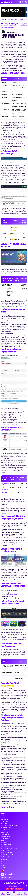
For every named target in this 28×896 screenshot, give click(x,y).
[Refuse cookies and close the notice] (26, 885)
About (2, 815)
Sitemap (3, 829)
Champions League (5, 836)
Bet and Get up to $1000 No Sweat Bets (12, 11)
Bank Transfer (5, 492)
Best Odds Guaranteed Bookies (8, 854)
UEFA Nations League (6, 844)
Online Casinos (8, 19)
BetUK (2, 865)
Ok (7, 888)
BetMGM (3, 863)
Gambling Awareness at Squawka (9, 825)
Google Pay (6, 489)
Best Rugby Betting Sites (7, 857)
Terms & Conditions (6, 827)
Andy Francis (4, 27)
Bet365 (2, 861)
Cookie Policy (4, 821)
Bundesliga (3, 842)
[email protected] (12, 594)
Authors (3, 817)
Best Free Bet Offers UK (6, 850)
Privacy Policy (4, 819)
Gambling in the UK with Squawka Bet (10, 848)
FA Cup (2, 840)
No (12, 888)
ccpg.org (4, 15)
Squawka (2, 19)
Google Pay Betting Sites (7, 852)
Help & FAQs (4, 823)
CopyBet (3, 867)
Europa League (4, 838)
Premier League (5, 834)
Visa (3, 483)
